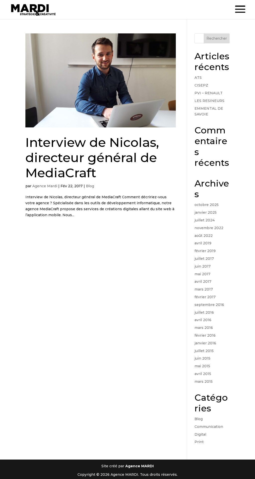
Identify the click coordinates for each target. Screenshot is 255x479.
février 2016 (205, 335)
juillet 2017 (204, 258)
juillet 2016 (204, 312)
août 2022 (203, 235)
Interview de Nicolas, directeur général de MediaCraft (92, 158)
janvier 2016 (205, 343)
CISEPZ (201, 85)
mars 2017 (203, 289)
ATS (198, 77)
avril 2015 (202, 374)
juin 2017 (202, 266)
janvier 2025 (205, 212)
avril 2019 (202, 243)
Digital (200, 434)
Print (199, 442)
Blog (90, 186)
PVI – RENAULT (208, 93)
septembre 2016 (209, 304)
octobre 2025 (206, 204)
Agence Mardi (44, 186)
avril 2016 (202, 320)
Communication (208, 426)
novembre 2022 (208, 228)
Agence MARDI (139, 466)
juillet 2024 (204, 220)
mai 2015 (202, 366)
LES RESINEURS (209, 100)
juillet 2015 (204, 351)
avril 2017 (202, 281)
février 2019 (205, 251)
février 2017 (205, 297)
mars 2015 (203, 381)
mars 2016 (203, 327)
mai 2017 (202, 274)
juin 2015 (202, 358)
